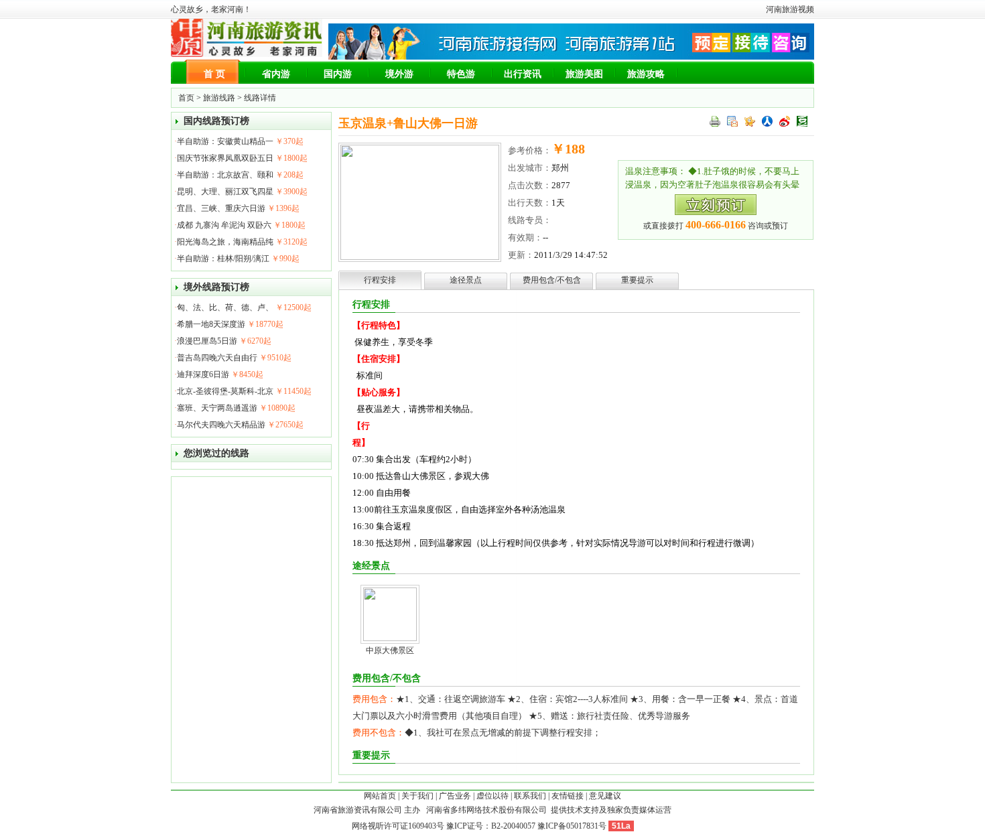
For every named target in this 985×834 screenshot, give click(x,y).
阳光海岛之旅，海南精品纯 (225, 242)
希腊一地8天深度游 (211, 324)
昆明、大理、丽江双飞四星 (225, 191)
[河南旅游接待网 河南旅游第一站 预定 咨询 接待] (571, 57)
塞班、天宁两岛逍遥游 (217, 408)
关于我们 (417, 796)
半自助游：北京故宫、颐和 (225, 175)
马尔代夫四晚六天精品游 (221, 424)
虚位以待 (492, 796)
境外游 (399, 74)
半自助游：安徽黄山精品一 (225, 141)
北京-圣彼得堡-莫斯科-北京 (225, 391)
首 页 (214, 74)
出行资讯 (522, 74)
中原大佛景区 (390, 650)
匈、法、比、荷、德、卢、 (225, 307)
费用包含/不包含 (552, 280)
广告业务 (455, 796)
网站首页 (380, 796)
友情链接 (567, 796)
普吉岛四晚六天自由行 (217, 357)
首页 (186, 97)
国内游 (338, 74)
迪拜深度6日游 (203, 374)
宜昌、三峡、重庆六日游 (221, 208)
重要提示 (637, 280)
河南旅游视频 (790, 9)
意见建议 (605, 796)
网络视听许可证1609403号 (398, 826)
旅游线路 (219, 97)
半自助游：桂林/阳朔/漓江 (223, 258)
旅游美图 (584, 74)
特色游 (461, 74)
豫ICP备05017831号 (571, 826)
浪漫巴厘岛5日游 (207, 341)
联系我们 (530, 796)
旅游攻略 (646, 74)
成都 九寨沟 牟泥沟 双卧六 (224, 225)
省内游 (276, 74)
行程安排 (380, 280)
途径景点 (466, 280)
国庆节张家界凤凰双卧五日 (225, 158)
